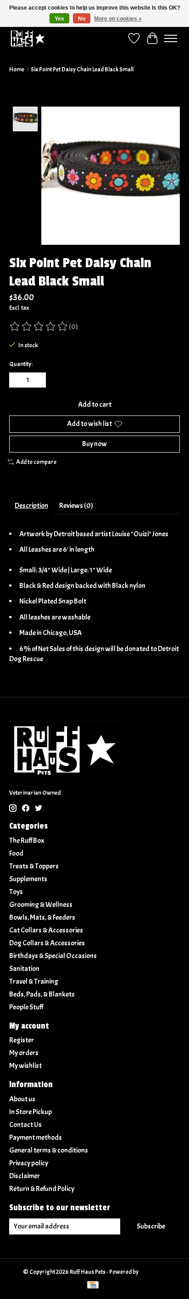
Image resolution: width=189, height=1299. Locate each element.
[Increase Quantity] (37, 380)
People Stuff (26, 1007)
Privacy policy (28, 1163)
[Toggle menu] (170, 38)
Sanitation (24, 968)
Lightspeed (153, 1272)
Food (16, 853)
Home (16, 69)
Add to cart (94, 404)
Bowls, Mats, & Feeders (42, 917)
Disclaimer (24, 1175)
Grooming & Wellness (40, 904)
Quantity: (21, 364)
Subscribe (151, 1226)
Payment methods (35, 1137)
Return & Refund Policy (41, 1188)
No (81, 19)
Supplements (28, 879)
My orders (24, 1052)
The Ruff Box (26, 840)
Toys (16, 891)
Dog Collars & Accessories (47, 943)
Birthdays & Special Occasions (53, 955)
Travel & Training (33, 981)
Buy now (94, 443)
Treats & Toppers (34, 866)
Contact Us (25, 1124)
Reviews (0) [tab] (76, 505)
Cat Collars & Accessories (46, 930)
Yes (59, 19)
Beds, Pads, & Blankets (42, 994)
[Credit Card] (93, 1285)
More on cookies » (118, 19)
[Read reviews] (39, 326)
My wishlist (25, 1065)
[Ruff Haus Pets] (28, 38)
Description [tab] (31, 505)
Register (21, 1040)
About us (22, 1099)
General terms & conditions (48, 1150)
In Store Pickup (30, 1111)
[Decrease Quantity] (18, 380)
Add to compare (36, 462)
